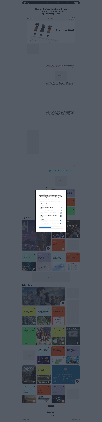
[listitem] (51, 205)
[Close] (65, 192)
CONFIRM (45, 227)
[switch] (61, 207)
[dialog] (51, 211)
